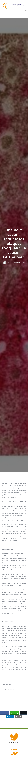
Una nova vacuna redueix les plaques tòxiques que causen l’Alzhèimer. (14, 243)
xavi (10, 262)
